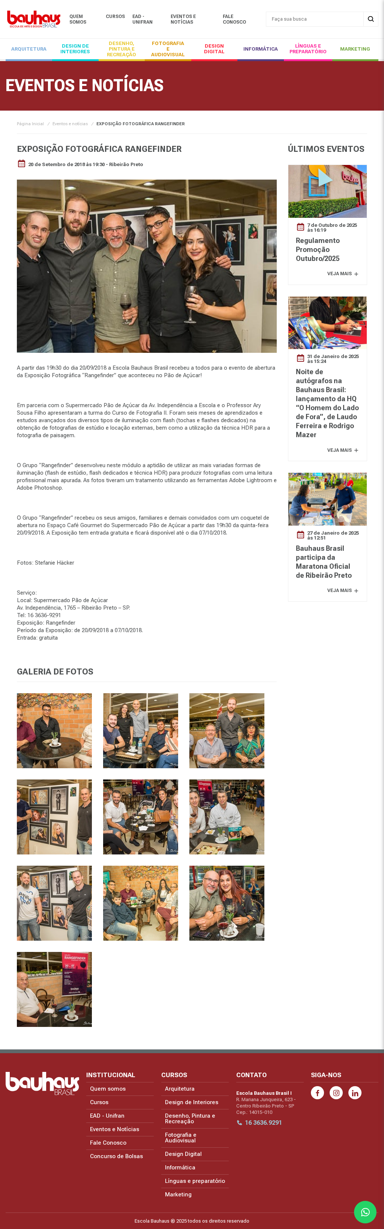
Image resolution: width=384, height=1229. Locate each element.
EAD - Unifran (142, 19)
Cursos (115, 16)
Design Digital (214, 48)
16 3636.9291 (263, 1122)
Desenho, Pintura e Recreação (121, 48)
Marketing (355, 49)
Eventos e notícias (70, 124)
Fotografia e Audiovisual (167, 48)
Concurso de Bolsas (116, 1156)
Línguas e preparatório (308, 48)
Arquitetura (28, 49)
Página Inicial (30, 124)
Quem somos (77, 19)
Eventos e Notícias (183, 19)
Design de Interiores (75, 48)
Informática (260, 49)
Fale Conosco (234, 19)
